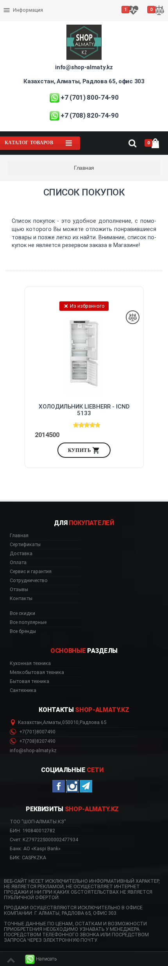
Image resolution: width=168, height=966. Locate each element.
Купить (80, 450)
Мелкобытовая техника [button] (37, 672)
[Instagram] (72, 786)
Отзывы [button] (19, 589)
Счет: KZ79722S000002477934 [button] (44, 839)
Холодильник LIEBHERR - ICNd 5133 (84, 410)
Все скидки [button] (22, 613)
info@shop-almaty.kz (84, 67)
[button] (41, 959)
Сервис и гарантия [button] (31, 571)
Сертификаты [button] (25, 544)
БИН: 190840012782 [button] (32, 830)
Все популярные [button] (28, 622)
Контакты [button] (21, 598)
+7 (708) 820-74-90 (89, 115)
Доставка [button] (21, 553)
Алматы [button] (52, 722)
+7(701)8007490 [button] (36, 732)
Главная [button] (19, 535)
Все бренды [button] (23, 631)
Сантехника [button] (23, 690)
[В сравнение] (132, 317)
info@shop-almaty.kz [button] (33, 750)
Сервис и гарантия (26, 16)
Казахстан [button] (30, 722)
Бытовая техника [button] (29, 681)
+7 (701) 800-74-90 (89, 97)
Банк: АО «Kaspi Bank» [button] (35, 848)
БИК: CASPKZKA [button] (28, 857)
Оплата (13, 4)
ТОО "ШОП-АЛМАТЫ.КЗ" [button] (38, 821)
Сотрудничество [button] (29, 580)
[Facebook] (58, 786)
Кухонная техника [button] (30, 663)
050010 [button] (70, 722)
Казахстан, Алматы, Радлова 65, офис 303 (83, 81)
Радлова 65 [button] (93, 722)
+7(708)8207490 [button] (36, 741)
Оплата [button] (18, 562)
